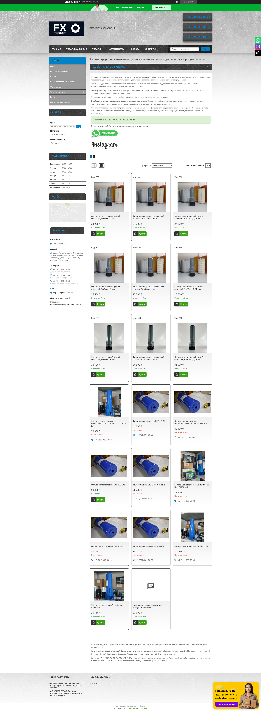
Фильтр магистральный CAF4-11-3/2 (108, 485)
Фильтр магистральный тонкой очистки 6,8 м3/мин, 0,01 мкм (188, 358)
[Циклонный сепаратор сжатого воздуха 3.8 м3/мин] (151, 586)
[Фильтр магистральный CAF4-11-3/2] (109, 466)
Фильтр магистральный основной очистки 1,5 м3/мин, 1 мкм (148, 217)
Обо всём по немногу (59, 71)
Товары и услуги (101, 59)
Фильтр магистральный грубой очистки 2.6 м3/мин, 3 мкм (105, 287)
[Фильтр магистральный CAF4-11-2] (151, 466)
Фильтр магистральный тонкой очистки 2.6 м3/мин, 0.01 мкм (188, 287)
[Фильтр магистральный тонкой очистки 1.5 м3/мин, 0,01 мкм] (192, 197)
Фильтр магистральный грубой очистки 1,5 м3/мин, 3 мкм (105, 217)
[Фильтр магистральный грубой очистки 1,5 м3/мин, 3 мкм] (109, 197)
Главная (56, 49)
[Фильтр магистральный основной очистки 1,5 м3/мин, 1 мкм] (151, 197)
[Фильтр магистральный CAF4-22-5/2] (192, 527)
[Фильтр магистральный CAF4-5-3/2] (151, 402)
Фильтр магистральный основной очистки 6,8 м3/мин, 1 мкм (148, 358)
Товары (96, 49)
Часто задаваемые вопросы (62, 82)
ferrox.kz (95, 683)
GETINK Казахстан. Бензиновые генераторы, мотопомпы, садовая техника (65, 685)
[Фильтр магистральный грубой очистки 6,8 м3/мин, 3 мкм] (109, 338)
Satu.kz (142, 706)
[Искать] (205, 49)
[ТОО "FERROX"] (66, 28)
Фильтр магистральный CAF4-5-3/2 (149, 421)
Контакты (150, 49)
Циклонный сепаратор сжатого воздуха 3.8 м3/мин (147, 606)
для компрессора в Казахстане (120, 108)
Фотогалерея (56, 87)
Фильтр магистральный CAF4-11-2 (149, 485)
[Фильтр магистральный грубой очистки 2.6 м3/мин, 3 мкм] (109, 268)
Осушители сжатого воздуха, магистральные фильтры (168, 59)
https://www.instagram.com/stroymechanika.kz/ (67, 304)
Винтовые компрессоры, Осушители (126, 59)
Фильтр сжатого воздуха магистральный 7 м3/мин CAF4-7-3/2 (191, 422)
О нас (52, 66)
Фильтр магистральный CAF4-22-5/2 (191, 546)
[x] (94, 157)
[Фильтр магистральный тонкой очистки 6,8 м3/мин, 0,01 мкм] (192, 338)
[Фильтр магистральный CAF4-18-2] (109, 527)
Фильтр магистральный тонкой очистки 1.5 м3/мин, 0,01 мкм (188, 217)
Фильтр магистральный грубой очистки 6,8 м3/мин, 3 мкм (105, 358)
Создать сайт (84, 2)
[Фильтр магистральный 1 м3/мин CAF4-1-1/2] (109, 586)
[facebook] (91, 157)
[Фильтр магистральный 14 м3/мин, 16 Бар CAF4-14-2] (192, 466)
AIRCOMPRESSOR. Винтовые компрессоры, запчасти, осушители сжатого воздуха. (66, 693)
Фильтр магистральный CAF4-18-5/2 (150, 546)
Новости (134, 49)
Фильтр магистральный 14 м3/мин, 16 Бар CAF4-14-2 (191, 486)
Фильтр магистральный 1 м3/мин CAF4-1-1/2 (106, 606)
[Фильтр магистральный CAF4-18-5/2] (151, 527)
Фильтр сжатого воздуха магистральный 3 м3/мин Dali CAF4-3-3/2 (108, 423)
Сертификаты (116, 49)
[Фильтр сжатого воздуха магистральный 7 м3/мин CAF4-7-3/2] (192, 402)
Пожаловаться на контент (137, 708)
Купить (100, 233)
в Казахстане (136, 651)
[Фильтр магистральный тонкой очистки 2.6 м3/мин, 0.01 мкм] (192, 268)
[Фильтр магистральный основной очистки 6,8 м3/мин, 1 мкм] (151, 338)
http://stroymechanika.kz (63, 292)
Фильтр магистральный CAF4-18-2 (107, 546)
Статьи (53, 76)
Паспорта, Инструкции (60, 102)
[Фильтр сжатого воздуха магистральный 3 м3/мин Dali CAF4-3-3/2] (109, 402)
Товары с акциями (76, 49)
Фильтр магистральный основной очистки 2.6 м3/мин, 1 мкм (148, 287)
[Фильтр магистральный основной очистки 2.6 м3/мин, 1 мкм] (151, 268)
